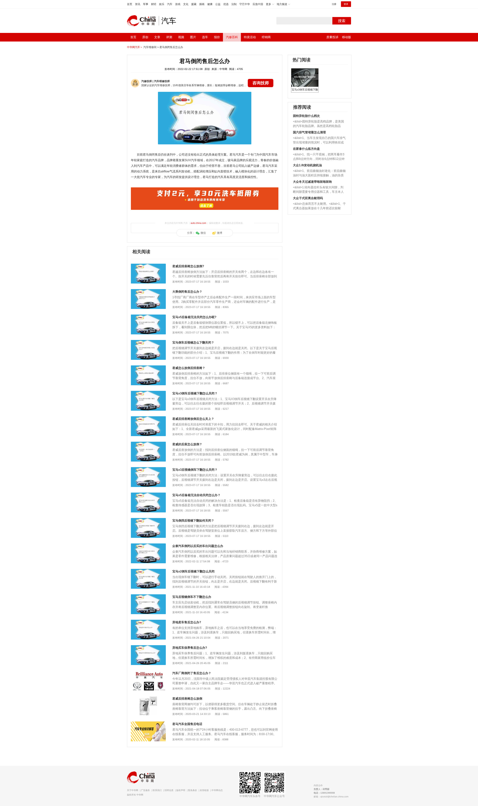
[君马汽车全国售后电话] (148, 723)
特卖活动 (250, 37)
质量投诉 (332, 37)
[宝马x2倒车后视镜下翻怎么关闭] (148, 570)
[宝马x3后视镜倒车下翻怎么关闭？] (148, 469)
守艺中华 (244, 4)
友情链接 (204, 790)
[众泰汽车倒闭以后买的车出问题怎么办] (148, 545)
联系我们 (157, 790)
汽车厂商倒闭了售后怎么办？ (191, 673)
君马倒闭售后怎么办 (171, 47)
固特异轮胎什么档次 (306, 115)
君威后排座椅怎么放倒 (187, 698)
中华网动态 (217, 790)
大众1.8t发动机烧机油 (307, 165)
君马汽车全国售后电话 (187, 724)
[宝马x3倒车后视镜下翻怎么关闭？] (148, 392)
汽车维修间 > (151, 47)
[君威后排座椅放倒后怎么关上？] (148, 418)
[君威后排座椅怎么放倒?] (148, 265)
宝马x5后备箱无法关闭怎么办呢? (194, 317)
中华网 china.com (143, 20)
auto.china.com (198, 223)
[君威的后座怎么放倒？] (148, 443)
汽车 (169, 4)
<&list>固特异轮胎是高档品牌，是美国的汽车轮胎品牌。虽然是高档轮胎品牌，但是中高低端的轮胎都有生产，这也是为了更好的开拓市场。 (318, 124)
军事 (145, 4)
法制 (234, 4)
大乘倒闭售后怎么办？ (187, 291)
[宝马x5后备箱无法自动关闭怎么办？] (148, 494)
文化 (185, 4)
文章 (157, 37)
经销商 (266, 37)
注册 (334, 4)
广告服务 (145, 790)
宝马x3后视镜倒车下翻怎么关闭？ (195, 469)
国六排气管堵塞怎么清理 (309, 132)
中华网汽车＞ (135, 47)
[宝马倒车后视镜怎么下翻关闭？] (148, 341)
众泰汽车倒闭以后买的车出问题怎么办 (197, 546)
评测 (169, 37)
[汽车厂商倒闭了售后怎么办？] (148, 672)
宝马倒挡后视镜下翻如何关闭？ (193, 520)
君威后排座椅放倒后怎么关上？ (193, 418)
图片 (193, 37)
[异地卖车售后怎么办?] (148, 621)
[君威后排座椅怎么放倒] (148, 697)
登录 (346, 4)
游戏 (177, 4)
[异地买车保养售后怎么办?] (148, 647)
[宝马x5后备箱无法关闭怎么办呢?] (148, 316)
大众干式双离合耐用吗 (308, 198)
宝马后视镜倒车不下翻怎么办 (191, 596)
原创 (145, 37)
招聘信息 (168, 790)
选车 (205, 37)
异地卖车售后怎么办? (186, 622)
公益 (218, 4)
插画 (201, 4)
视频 (181, 37)
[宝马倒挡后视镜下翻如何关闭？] (148, 519)
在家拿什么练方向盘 (306, 148)
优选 (226, 4)
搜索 (341, 21)
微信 (203, 232)
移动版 (346, 37)
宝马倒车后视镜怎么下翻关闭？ (193, 342)
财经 (153, 4)
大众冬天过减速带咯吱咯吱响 (312, 181)
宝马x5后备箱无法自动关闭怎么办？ (196, 495)
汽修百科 (232, 37)
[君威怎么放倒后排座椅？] (148, 367)
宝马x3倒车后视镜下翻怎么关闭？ (195, 393)
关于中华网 (132, 790)
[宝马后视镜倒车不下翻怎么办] (148, 596)
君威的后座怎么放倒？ (187, 444)
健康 (209, 4)
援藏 (193, 4)
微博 (219, 232)
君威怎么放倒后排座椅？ (188, 368)
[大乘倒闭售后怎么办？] (148, 290)
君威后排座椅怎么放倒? (188, 266)
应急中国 (258, 4)
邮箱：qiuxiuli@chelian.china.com (331, 796)
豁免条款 (192, 790)
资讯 (137, 4)
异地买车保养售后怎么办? (189, 647)
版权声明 (180, 790)
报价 (217, 37)
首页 (129, 4)
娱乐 (161, 4)
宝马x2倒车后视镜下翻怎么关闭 (193, 571)
